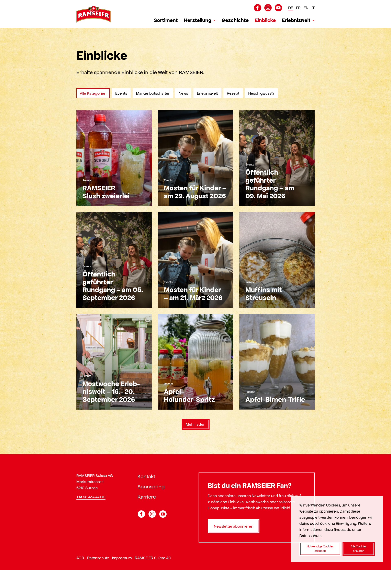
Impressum (122, 558)
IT (313, 7)
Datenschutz (98, 558)
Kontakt (146, 476)
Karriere (146, 497)
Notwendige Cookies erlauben (320, 549)
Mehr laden (195, 424)
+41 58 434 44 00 (90, 497)
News (183, 93)
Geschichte (235, 20)
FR (298, 7)
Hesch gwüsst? (261, 93)
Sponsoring (151, 486)
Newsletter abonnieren (233, 526)
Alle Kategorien (93, 93)
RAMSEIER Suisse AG (153, 558)
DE (290, 7)
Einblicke (265, 20)
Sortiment (166, 20)
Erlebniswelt (296, 20)
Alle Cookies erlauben (359, 549)
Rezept (233, 93)
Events (121, 93)
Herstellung (197, 20)
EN (306, 7)
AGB (80, 558)
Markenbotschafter (153, 93)
